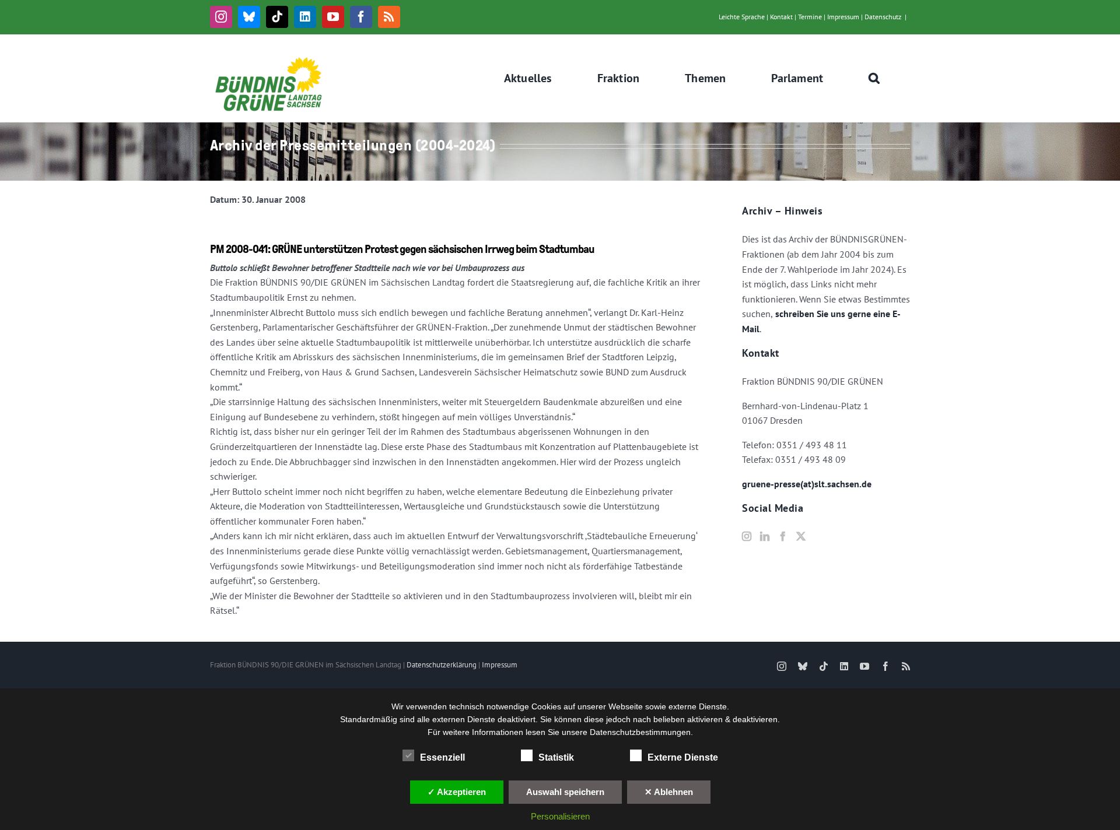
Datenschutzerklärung (442, 665)
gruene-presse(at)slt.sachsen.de (807, 484)
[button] (874, 78)
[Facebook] (783, 536)
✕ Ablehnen (669, 792)
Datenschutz (882, 16)
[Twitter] (801, 536)
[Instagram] (746, 536)
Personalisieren (560, 816)
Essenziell (442, 757)
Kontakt (781, 16)
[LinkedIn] (764, 536)
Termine (810, 16)
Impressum (843, 16)
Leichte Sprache (742, 16)
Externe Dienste (683, 757)
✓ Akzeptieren (457, 792)
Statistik (556, 757)
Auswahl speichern (565, 792)
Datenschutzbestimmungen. (641, 732)
